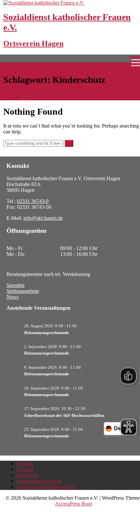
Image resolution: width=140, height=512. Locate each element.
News (13, 297)
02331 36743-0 (33, 201)
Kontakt (24, 469)
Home (9, 97)
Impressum (27, 475)
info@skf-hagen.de (43, 218)
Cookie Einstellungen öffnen (45, 487)
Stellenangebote (23, 291)
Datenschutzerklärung (38, 481)
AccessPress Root (73, 503)
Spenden (15, 285)
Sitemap (24, 463)
